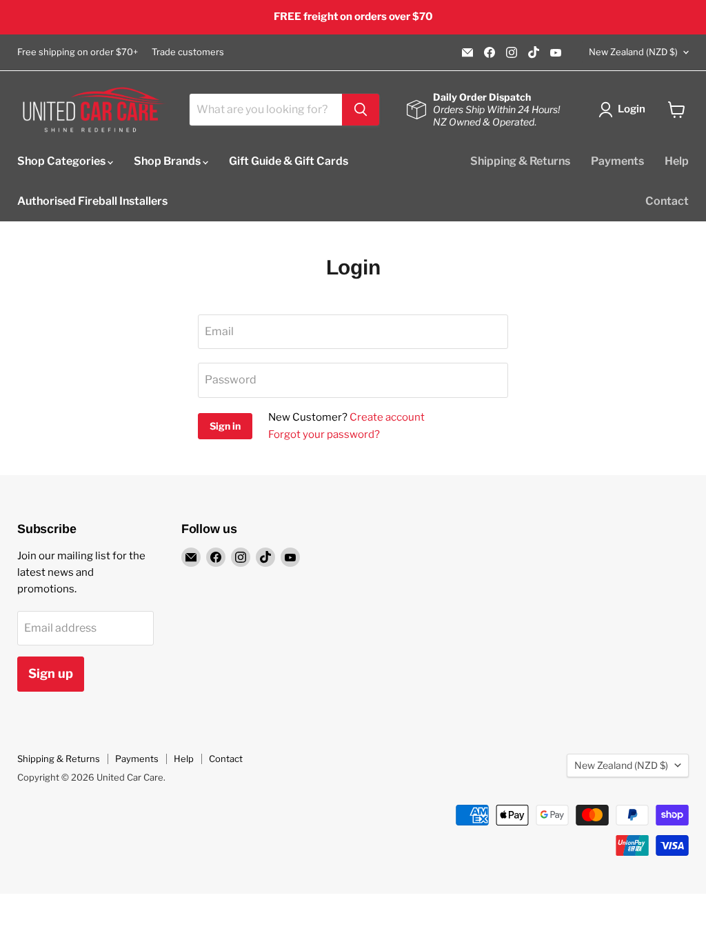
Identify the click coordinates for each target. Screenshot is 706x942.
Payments (617, 161)
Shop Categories (62, 161)
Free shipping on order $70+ (77, 52)
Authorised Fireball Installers (92, 201)
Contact (667, 201)
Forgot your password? (324, 434)
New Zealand (633, 51)
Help (677, 161)
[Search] (360, 110)
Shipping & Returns (520, 161)
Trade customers (188, 52)
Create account (387, 417)
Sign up (50, 673)
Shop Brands (168, 161)
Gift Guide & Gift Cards (288, 161)
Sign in (225, 426)
